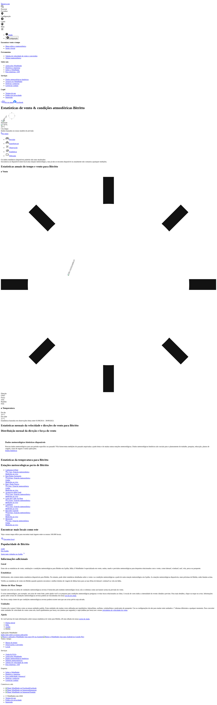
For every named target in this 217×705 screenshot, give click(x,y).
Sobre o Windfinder (12, 70)
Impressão (9, 97)
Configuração (13, 38)
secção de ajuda (70, 596)
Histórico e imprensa (12, 68)
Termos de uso (10, 93)
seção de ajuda (84, 619)
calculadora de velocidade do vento (114, 610)
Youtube (32, 692)
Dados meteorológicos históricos (17, 79)
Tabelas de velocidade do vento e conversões (21, 56)
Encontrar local (9, 539)
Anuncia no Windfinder (13, 82)
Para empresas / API (12, 72)
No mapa (5, 134)
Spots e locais (10, 48)
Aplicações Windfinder (13, 66)
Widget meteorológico (13, 58)
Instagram (33, 690)
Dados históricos (11, 451)
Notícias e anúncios (12, 84)
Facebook (19, 102)
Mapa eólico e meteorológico (15, 46)
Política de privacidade (13, 95)
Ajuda (10, 35)
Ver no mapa (8, 102)
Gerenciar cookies (11, 86)
